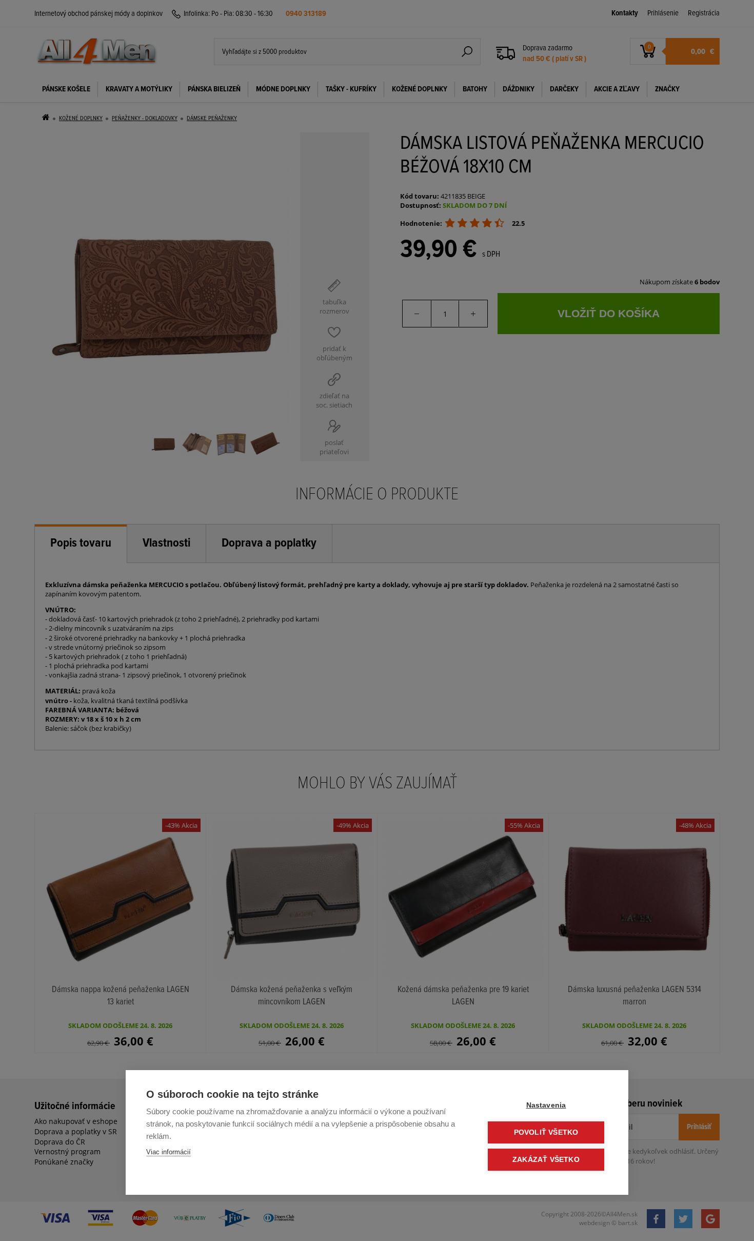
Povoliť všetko (546, 1132)
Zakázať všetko (546, 1160)
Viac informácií (168, 1152)
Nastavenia (546, 1105)
